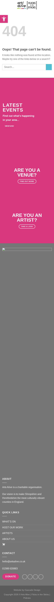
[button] (4, 19)
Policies (27, 598)
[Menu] (4, 5)
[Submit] (49, 67)
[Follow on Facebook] (24, 576)
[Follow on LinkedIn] (35, 576)
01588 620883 (10, 568)
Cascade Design (32, 590)
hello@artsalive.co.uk (13, 561)
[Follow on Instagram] (30, 576)
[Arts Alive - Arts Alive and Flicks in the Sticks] (27, 5)
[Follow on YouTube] (40, 576)
